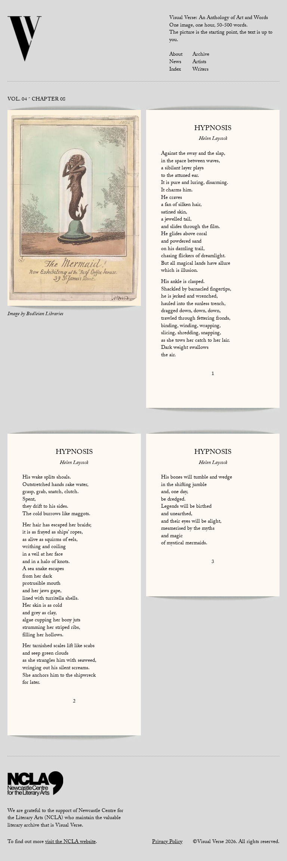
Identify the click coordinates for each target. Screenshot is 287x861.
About (175, 54)
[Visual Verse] (24, 40)
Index (175, 69)
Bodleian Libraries (44, 314)
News (175, 62)
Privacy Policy (167, 842)
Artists (199, 62)
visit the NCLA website (70, 842)
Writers (200, 69)
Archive (200, 54)
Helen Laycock (213, 139)
